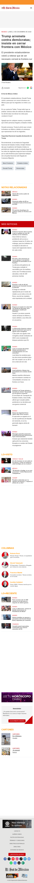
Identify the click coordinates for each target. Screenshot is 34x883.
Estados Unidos (22, 163)
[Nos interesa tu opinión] (17, 824)
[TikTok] (21, 858)
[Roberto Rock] (5, 555)
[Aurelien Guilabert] (5, 584)
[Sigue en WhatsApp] (27, 87)
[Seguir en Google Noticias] (31, 87)
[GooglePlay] (23, 862)
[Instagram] (17, 858)
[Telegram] (25, 858)
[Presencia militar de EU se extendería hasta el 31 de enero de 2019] (6, 201)
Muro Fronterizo (8, 163)
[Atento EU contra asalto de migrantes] (6, 193)
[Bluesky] (29, 858)
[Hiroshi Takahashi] (5, 565)
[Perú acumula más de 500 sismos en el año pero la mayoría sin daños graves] (6, 600)
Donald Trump (7, 168)
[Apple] (19, 862)
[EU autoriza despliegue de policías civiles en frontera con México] (6, 210)
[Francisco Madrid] (5, 574)
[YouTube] (13, 858)
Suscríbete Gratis (17, 721)
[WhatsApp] (11, 862)
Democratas (20, 168)
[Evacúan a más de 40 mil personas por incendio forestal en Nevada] (6, 292)
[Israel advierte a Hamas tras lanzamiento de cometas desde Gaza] (6, 376)
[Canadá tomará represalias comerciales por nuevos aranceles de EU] (6, 626)
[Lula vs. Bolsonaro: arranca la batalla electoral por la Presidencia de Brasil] (6, 609)
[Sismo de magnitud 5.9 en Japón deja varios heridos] (6, 419)
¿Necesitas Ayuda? (17, 854)
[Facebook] (5, 858)
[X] (9, 858)
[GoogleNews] (15, 862)
